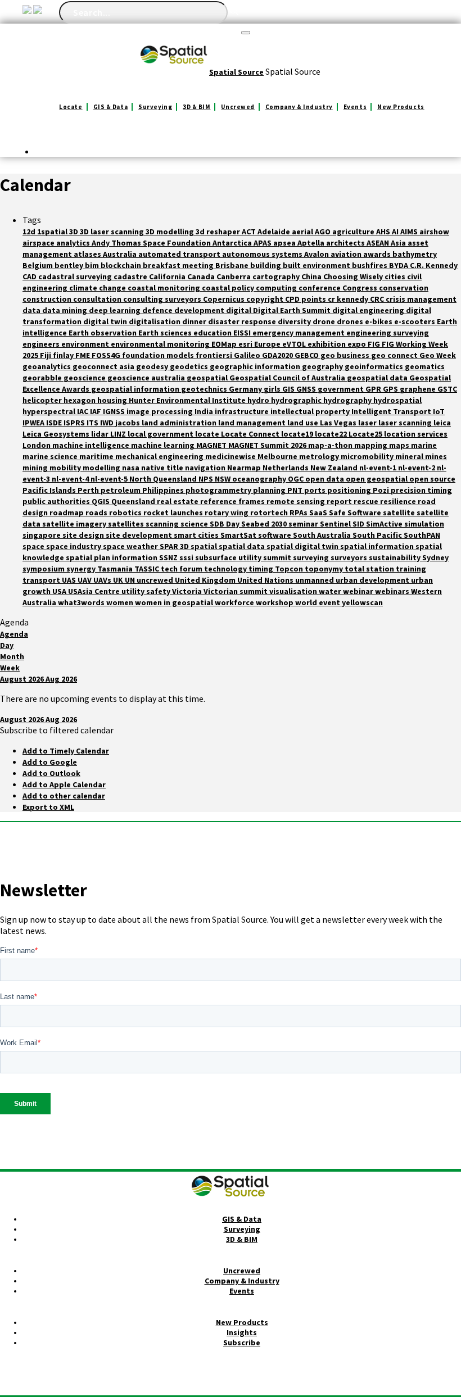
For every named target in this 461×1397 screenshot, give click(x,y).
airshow (434, 231)
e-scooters (415, 321)
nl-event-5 (110, 479)
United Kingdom (206, 580)
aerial (303, 231)
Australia (120, 254)
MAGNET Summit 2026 (268, 445)
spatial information (377, 546)
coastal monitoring (165, 288)
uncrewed (156, 580)
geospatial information (136, 389)
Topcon (290, 569)
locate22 (332, 434)
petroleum (121, 490)
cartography (276, 276)
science (195, 524)
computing (277, 288)
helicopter (43, 400)
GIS (289, 389)
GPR (374, 389)
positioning (350, 490)
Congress (360, 288)
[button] (57, 730)
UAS (70, 580)
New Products (400, 107)
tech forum (182, 569)
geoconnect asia (104, 366)
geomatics (425, 366)
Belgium (38, 265)
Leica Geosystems (56, 434)
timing (261, 569)
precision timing (421, 490)
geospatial (208, 378)
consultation (98, 299)
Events (355, 107)
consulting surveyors (163, 299)
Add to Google (49, 762)
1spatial (53, 231)
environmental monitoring (161, 344)
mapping (371, 445)
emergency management (299, 333)
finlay (64, 355)
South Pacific (378, 535)
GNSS (307, 389)
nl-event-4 (71, 479)
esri (246, 344)
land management (252, 423)
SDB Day (225, 524)
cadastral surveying (76, 276)
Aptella (311, 243)
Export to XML (48, 807)
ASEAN (379, 243)
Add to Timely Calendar (65, 751)
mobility (66, 467)
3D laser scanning (113, 231)
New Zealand (334, 467)
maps (400, 445)
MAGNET (212, 445)
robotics (126, 512)
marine (424, 445)
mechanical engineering (160, 456)
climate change (98, 288)
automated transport (180, 254)
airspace (39, 243)
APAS (263, 243)
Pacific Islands (50, 490)
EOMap (224, 344)
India (205, 411)
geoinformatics (375, 366)
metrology (320, 456)
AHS (384, 231)
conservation (403, 288)
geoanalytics (47, 366)
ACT (249, 231)
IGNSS (114, 411)
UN (131, 580)
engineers (41, 344)
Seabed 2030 (264, 524)
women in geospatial (175, 602)
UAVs (103, 580)
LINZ (119, 434)
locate (208, 434)
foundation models (159, 355)
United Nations (266, 580)
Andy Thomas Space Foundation (152, 243)
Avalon (317, 254)
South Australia (322, 535)
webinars (393, 591)
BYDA (399, 265)
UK (119, 580)
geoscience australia (147, 378)
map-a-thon (331, 445)
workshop (275, 602)
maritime (97, 456)
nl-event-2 (417, 467)
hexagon (80, 400)
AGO (323, 231)
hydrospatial (397, 400)
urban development (373, 580)
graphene (418, 389)
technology (226, 569)
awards (377, 254)
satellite (400, 512)
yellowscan (362, 602)
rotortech (270, 512)
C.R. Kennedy (434, 265)
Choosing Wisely (354, 276)
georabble (43, 378)
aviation (347, 254)
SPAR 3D (175, 546)
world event (318, 602)
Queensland (134, 501)
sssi (187, 557)
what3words (82, 602)
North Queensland (163, 479)
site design (84, 535)
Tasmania (115, 569)
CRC (378, 299)
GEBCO (307, 355)
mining (35, 467)
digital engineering (369, 310)
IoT (439, 411)
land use (303, 423)
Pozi (382, 490)
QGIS (101, 501)
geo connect (395, 355)
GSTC (447, 389)
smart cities (197, 535)
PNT (295, 490)
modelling (102, 467)
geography (323, 366)
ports (315, 490)
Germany (246, 389)
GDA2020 (278, 355)
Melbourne (278, 456)
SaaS (319, 512)
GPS (391, 389)
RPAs (299, 512)
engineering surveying (387, 333)
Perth (89, 490)
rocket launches (174, 512)
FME (83, 355)
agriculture (354, 231)
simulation (424, 524)
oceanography (260, 479)
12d (29, 231)
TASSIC (147, 569)
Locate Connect (251, 434)
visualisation (294, 591)
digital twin (106, 321)
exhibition (327, 344)
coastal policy (229, 288)
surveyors (350, 557)
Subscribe (241, 1342)
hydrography (348, 400)
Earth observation (103, 333)
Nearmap (245, 467)
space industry (74, 546)
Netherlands (286, 467)
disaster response (243, 321)
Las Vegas (339, 423)
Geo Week (437, 355)
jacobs (128, 423)
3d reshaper (219, 231)
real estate (178, 501)
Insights (242, 1332)
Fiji (46, 355)
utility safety (146, 591)
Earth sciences (165, 333)
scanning (163, 524)
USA (60, 591)
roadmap (67, 512)
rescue (367, 501)
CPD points (306, 299)
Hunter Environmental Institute (188, 400)
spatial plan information (112, 557)
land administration (180, 423)
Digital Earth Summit (292, 310)
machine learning (163, 445)
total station (370, 569)
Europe (268, 344)
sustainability (395, 557)
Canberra (234, 276)
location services (416, 434)
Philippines (164, 490)
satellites (127, 524)
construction (47, 299)
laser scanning (405, 423)
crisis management (421, 299)
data (32, 310)
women (120, 602)
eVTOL (295, 344)
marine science (50, 456)
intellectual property (310, 411)
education (213, 333)
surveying (312, 557)
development (200, 310)
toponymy (325, 569)
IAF (96, 411)
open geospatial (377, 479)
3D (74, 231)
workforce (235, 602)
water (331, 591)
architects (346, 243)
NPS (206, 479)
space (34, 546)
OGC (296, 479)
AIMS (409, 231)
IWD (107, 423)
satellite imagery (75, 524)
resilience (399, 501)
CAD (30, 276)
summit (278, 557)
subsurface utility (229, 557)
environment (86, 344)
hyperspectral (49, 411)
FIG (375, 344)
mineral (410, 456)
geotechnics (205, 389)
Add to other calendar (63, 796)
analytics (74, 243)
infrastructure (242, 411)
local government (161, 434)
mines (436, 456)
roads (97, 512)
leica (442, 423)
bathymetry (414, 254)
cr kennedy (349, 299)
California (168, 276)
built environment (317, 265)
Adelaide (274, 231)
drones (351, 321)
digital (239, 310)
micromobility (368, 456)
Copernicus (224, 299)
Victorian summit (236, 591)
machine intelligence (91, 445)
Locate (70, 107)
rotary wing (227, 512)
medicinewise (231, 456)
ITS (93, 423)
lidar (100, 434)
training (411, 569)
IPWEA (34, 423)
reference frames (233, 501)
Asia (399, 243)
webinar (359, 591)
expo (357, 344)
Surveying (155, 107)
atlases (88, 254)
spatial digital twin (303, 546)
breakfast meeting (179, 265)
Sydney (435, 557)
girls (273, 389)
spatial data (242, 546)
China (312, 276)
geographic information (256, 366)
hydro (259, 400)
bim (93, 265)
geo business (345, 355)
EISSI (242, 333)
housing (113, 400)
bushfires (370, 265)
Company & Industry (299, 107)
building (266, 265)
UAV (85, 580)
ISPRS (75, 423)
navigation (206, 467)
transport (42, 580)
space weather (131, 546)
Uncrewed (237, 107)
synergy (81, 569)
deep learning (115, 310)
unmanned (315, 580)
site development (140, 535)
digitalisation (155, 321)
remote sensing (296, 501)
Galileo (248, 355)
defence (158, 310)
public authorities (57, 501)
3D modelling (171, 231)
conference (320, 288)
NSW (223, 479)
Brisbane (232, 265)
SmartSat (239, 535)
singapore (42, 535)
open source (432, 479)
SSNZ (169, 557)
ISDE (55, 423)
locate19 (298, 434)
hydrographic (297, 400)
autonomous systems (263, 254)
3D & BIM (196, 107)
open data (325, 479)
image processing (160, 411)
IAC (83, 411)
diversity (295, 321)
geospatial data (378, 378)
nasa (131, 467)
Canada (201, 276)
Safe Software (356, 512)
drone (325, 321)
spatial (205, 546)
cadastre (131, 276)
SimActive (385, 524)
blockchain (122, 265)
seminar (304, 524)
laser (368, 423)
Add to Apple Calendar (64, 784)
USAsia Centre (94, 591)
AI (396, 231)
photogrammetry (219, 490)
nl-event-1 (378, 467)
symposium (44, 569)
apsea (285, 243)
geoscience (85, 378)
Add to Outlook (51, 773)
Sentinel (336, 524)
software (275, 535)
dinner (195, 321)
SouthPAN (422, 535)
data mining (65, 310)
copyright (265, 299)
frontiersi (215, 355)
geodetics (190, 366)
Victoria (188, 591)
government (341, 389)
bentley (70, 265)
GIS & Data (110, 107)
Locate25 (366, 434)
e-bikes (379, 321)
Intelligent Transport (392, 411)
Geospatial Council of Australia (288, 378)
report (340, 501)
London (37, 445)
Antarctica (233, 243)
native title (163, 467)
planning (270, 490)
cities (396, 276)
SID (359, 524)
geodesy (153, 366)
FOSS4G (107, 355)
